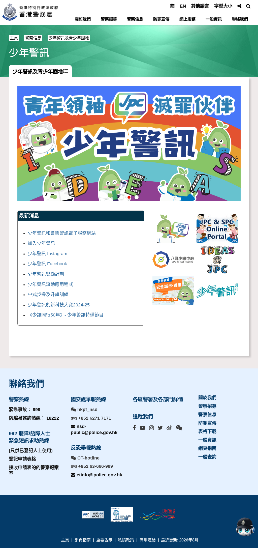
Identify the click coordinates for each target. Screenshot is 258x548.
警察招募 (109, 19)
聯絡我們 (240, 19)
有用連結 (148, 540)
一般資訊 (214, 19)
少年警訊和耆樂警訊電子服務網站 (62, 233)
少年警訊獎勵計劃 (46, 274)
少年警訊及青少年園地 (69, 38)
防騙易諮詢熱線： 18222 (34, 418)
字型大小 (223, 6)
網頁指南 (207, 448)
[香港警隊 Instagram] (151, 428)
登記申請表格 (22, 459)
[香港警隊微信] (179, 428)
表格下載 (207, 431)
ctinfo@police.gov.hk (98, 474)
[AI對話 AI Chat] (245, 527)
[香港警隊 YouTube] (142, 428)
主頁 (14, 38)
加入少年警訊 (41, 243)
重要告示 (104, 540)
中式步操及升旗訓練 (48, 294)
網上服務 (187, 19)
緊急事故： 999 (24, 409)
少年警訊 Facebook (47, 263)
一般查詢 (207, 456)
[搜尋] (248, 6)
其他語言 (200, 6)
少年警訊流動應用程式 (50, 284)
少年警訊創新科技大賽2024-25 (59, 304)
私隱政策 (126, 540)
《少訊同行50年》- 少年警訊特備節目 (66, 315)
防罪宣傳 (161, 19)
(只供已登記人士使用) (31, 450)
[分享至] (239, 6)
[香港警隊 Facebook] (134, 428)
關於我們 (83, 19)
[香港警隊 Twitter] (160, 428)
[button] (121, 197)
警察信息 (135, 19)
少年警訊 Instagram (47, 253)
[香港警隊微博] (169, 428)
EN (183, 6)
